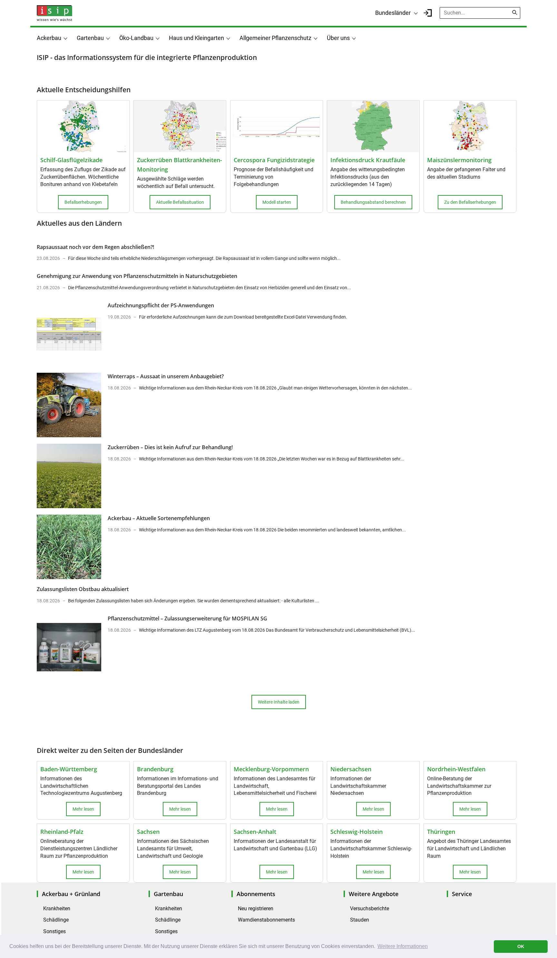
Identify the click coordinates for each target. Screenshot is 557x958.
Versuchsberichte (369, 908)
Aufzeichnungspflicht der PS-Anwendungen (161, 305)
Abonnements (256, 894)
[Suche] (514, 12)
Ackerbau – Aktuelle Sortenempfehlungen (159, 518)
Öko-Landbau (136, 38)
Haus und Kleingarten (196, 38)
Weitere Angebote (373, 894)
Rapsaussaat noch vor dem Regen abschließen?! (95, 247)
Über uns (338, 38)
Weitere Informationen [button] (402, 946)
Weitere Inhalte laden (278, 702)
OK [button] (520, 946)
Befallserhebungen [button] (83, 202)
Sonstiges (54, 931)
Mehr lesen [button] (83, 809)
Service (462, 894)
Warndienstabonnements (266, 920)
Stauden (359, 920)
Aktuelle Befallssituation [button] (180, 202)
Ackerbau (49, 38)
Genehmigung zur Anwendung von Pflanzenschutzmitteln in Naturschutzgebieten (137, 276)
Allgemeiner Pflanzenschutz (275, 38)
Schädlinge (56, 920)
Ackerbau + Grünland (71, 894)
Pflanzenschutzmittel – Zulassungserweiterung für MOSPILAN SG (187, 618)
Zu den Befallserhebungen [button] (470, 202)
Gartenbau (90, 38)
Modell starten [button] (276, 202)
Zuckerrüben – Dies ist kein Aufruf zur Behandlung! (170, 447)
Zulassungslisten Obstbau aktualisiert (83, 589)
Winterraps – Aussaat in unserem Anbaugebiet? (166, 376)
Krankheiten (56, 908)
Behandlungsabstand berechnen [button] (373, 202)
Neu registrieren (255, 908)
